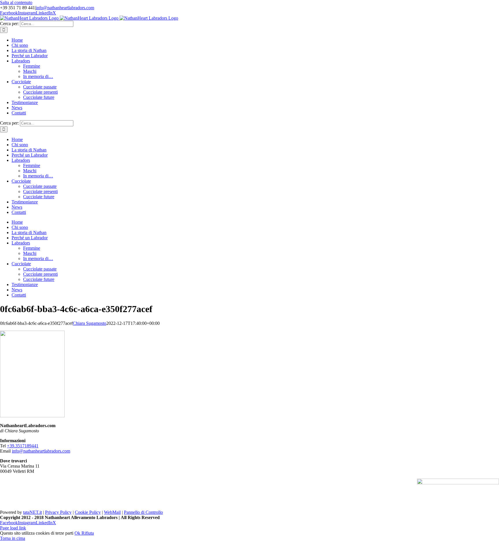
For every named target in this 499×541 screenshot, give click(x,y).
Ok (78, 533)
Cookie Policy (88, 512)
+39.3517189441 (22, 445)
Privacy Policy (58, 512)
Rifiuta (87, 533)
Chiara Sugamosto (89, 323)
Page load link (13, 527)
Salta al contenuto (16, 2)
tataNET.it (32, 512)
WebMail (112, 512)
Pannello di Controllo (143, 512)
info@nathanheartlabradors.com (65, 7)
